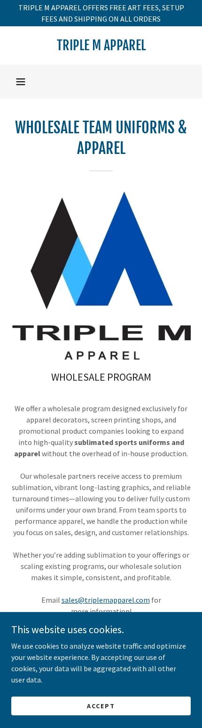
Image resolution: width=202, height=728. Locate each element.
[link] (101, 46)
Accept (101, 705)
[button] (20, 81)
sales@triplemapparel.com (106, 600)
